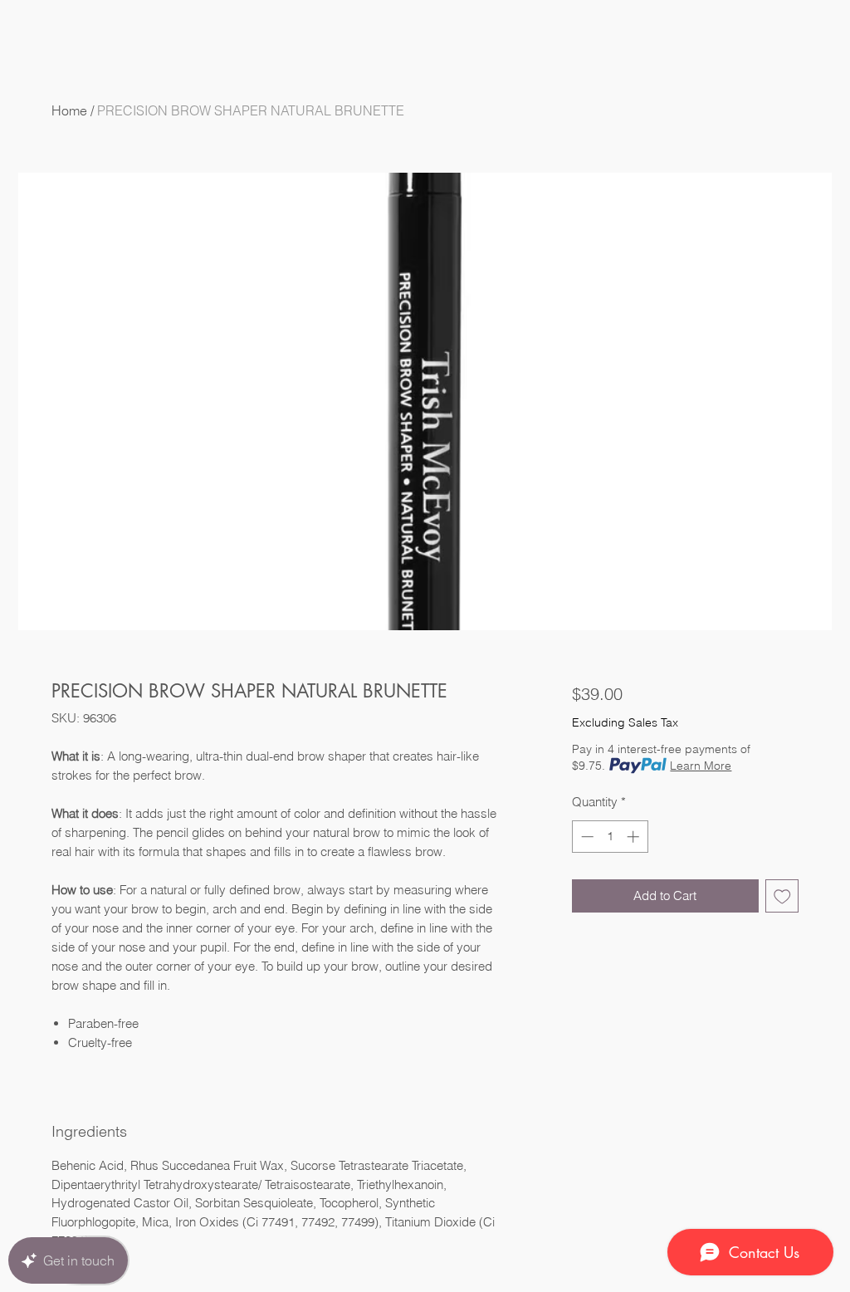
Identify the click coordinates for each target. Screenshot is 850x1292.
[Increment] (634, 836)
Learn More (700, 765)
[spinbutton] (609, 836)
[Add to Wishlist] (782, 896)
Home (69, 110)
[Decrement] (585, 836)
